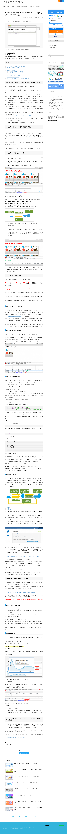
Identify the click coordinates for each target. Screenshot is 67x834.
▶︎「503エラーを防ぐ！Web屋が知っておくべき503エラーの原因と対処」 (19, 115)
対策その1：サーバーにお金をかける (16, 71)
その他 (50, 56)
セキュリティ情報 (52, 47)
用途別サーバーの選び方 (53, 45)
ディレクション (9, 744)
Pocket (57, 825)
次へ (13, 816)
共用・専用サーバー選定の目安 (13, 77)
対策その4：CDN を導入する (14, 75)
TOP (4, 6)
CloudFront (9, 509)
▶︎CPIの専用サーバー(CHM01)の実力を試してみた (15, 737)
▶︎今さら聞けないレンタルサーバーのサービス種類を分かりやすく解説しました (21, 592)
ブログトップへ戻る (24, 816)
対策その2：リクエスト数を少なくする (16, 72)
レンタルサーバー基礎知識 (10, 6)
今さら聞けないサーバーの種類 (14, 316)
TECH (50, 54)
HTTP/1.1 (30, 136)
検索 (62, 62)
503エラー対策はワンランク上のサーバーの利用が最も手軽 (18, 78)
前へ (35, 816)
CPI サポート (10, 293)
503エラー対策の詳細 (11, 70)
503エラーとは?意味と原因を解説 (13, 67)
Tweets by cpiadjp (51, 121)
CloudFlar (9, 508)
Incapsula (8, 507)
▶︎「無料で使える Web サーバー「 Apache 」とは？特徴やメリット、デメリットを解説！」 (23, 556)
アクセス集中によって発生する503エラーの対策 (16, 66)
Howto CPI (50, 49)
